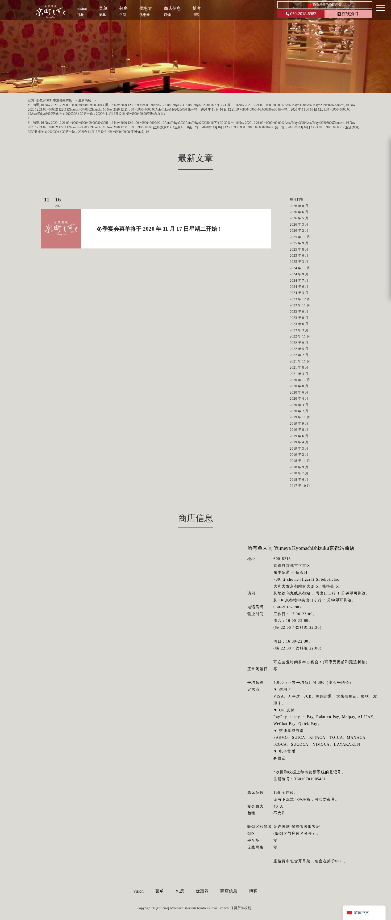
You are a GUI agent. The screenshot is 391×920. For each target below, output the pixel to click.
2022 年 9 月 (299, 343)
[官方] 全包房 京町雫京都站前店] (50, 12)
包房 (180, 891)
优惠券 (202, 891)
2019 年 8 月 (299, 430)
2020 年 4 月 (299, 398)
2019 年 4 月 (299, 442)
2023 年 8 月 (299, 318)
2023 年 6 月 (299, 324)
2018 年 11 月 (300, 461)
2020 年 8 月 (299, 386)
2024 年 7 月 (299, 280)
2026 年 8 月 (299, 206)
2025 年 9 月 (299, 243)
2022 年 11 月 (300, 336)
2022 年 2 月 (299, 355)
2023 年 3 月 (299, 330)
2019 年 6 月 (299, 436)
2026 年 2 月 (299, 231)
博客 (253, 891)
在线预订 (350, 13)
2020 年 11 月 (300, 380)
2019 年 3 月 (299, 448)
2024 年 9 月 (299, 274)
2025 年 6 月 (299, 256)
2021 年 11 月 (300, 361)
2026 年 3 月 (299, 224)
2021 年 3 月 (299, 374)
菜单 (159, 891)
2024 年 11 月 (300, 268)
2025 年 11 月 (300, 237)
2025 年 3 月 (299, 262)
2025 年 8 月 (299, 249)
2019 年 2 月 (299, 455)
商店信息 (228, 891)
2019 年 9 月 (299, 423)
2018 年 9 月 (299, 467)
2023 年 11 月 (300, 305)
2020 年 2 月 (299, 411)
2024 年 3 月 (299, 293)
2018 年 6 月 (299, 480)
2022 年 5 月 (299, 349)
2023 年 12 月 (300, 299)
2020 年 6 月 (299, 392)
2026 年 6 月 (299, 212)
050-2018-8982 (303, 13)
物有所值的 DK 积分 (326, 5)
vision (139, 891)
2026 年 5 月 (299, 218)
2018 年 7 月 (299, 473)
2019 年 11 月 (300, 417)
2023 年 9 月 (299, 312)
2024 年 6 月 (299, 287)
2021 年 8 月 (299, 367)
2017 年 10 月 (300, 486)
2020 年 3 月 (299, 405)
